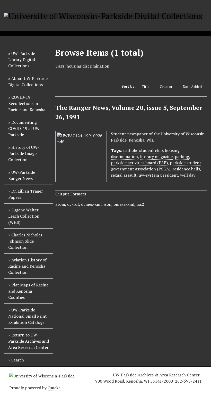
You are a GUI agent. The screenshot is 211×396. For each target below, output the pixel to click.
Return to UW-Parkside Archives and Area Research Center (28, 341)
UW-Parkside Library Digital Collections (21, 60)
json (107, 204)
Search (17, 360)
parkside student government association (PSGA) (156, 166)
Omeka (54, 388)
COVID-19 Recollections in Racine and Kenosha (26, 103)
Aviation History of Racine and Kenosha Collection (27, 266)
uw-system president (158, 175)
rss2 (140, 204)
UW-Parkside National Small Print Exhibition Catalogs (27, 316)
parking (182, 156)
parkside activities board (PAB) (139, 163)
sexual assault (124, 175)
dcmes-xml (91, 204)
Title (146, 86)
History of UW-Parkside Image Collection (23, 153)
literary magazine (156, 156)
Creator (166, 86)
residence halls (186, 169)
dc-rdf (73, 204)
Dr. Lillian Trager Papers (25, 194)
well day (187, 175)
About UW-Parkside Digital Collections (28, 81)
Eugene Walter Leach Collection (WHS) (23, 216)
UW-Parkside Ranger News (21, 175)
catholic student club (143, 150)
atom (60, 204)
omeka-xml (123, 204)
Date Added (192, 86)
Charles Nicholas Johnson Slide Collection (25, 241)
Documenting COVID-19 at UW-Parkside (24, 128)
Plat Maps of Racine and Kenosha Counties (28, 291)
